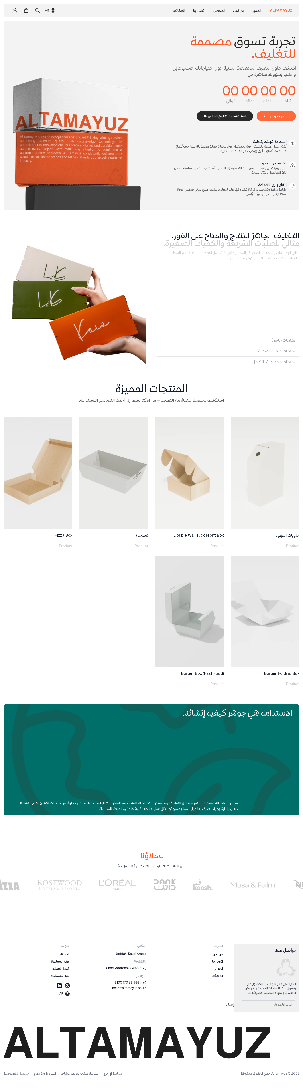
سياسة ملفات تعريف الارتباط (79, 1073)
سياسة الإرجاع (113, 1073)
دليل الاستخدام (60, 975)
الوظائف (217, 975)
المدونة (65, 954)
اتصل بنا (217, 961)
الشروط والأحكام (45, 1073)
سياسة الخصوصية (16, 1073)
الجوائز (218, 968)
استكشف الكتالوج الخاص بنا (225, 116)
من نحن (218, 954)
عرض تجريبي (279, 116)
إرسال (230, 1004)
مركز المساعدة (60, 961)
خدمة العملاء (61, 968)
